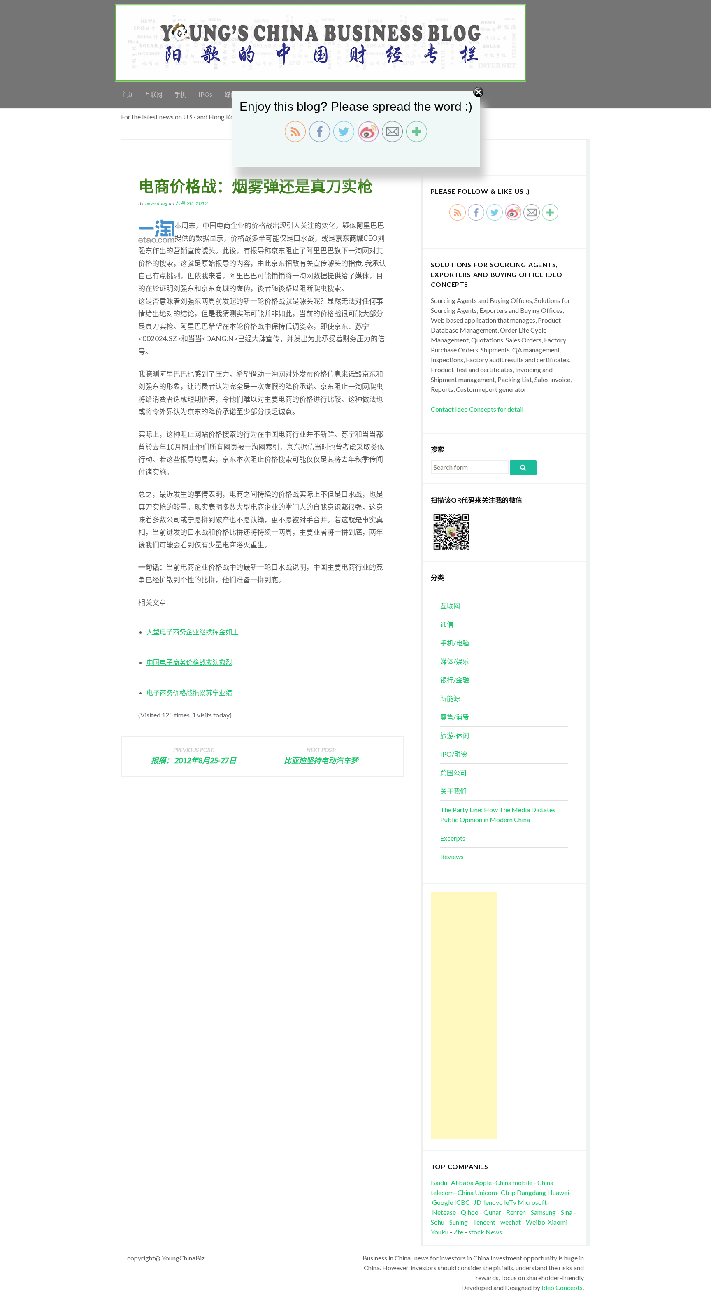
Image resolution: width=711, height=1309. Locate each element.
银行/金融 (454, 680)
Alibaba (462, 1182)
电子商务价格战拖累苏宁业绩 (189, 692)
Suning (458, 1222)
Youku (440, 1232)
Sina (566, 1212)
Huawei (558, 1192)
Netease (444, 1212)
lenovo (493, 1202)
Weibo (536, 1222)
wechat (511, 1222)
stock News (485, 1232)
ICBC (462, 1202)
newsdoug (156, 203)
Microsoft (532, 1202)
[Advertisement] (464, 1015)
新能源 (450, 698)
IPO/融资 (453, 754)
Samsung (543, 1212)
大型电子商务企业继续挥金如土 (192, 632)
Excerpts (452, 838)
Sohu (437, 1222)
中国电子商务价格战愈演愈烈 (189, 662)
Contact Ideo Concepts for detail (477, 409)
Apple (483, 1182)
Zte (458, 1232)
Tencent (484, 1222)
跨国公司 (453, 772)
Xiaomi (557, 1222)
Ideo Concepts (562, 1287)
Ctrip (508, 1192)
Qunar (492, 1212)
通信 (446, 624)
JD (477, 1202)
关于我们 (453, 791)
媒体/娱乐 (454, 661)
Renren (518, 1212)
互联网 (450, 606)
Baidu (439, 1182)
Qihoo (470, 1212)
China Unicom (477, 1192)
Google (442, 1202)
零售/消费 (454, 717)
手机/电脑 (454, 643)
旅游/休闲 (454, 735)
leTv (510, 1202)
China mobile (513, 1182)
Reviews (452, 856)
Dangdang (531, 1192)
